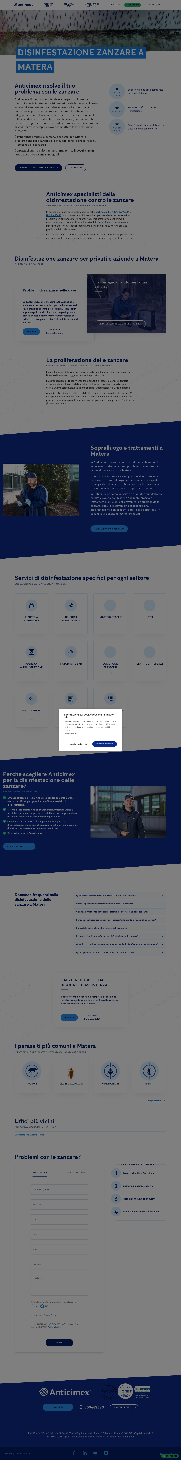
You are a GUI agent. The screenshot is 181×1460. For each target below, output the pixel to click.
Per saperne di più (70, 734)
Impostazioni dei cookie (76, 744)
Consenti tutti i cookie (104, 744)
